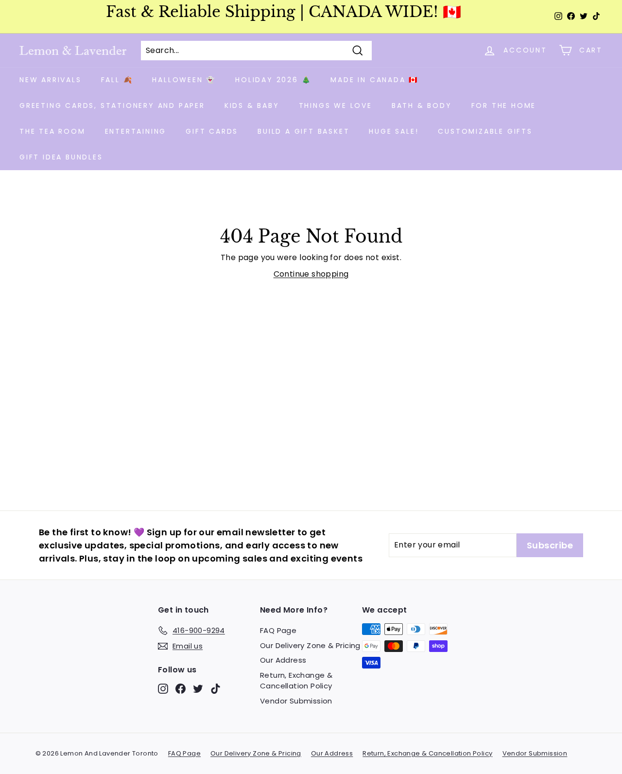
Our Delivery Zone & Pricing (310, 645)
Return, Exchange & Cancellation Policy (296, 680)
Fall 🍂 (117, 80)
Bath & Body (422, 105)
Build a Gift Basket (303, 131)
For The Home (503, 105)
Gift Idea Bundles (61, 157)
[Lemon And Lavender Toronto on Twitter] (198, 688)
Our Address (283, 660)
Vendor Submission (296, 701)
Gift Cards (212, 131)
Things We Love (335, 105)
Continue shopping (311, 274)
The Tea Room (52, 131)
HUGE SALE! (393, 131)
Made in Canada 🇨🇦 (374, 80)
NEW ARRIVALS (50, 80)
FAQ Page (278, 630)
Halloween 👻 (184, 80)
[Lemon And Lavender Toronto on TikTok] (215, 688)
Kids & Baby (252, 105)
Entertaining (136, 131)
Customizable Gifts (485, 131)
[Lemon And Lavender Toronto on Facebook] (180, 688)
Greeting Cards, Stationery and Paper (112, 105)
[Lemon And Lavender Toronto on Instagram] (163, 688)
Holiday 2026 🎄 (273, 80)
